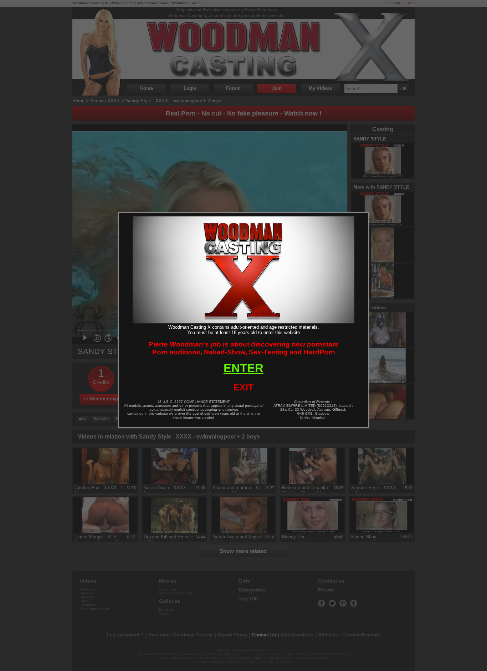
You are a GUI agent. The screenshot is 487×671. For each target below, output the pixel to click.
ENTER (243, 368)
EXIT (243, 387)
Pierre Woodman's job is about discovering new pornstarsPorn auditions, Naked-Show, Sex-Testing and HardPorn (244, 348)
